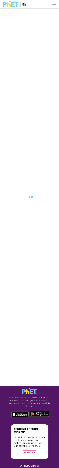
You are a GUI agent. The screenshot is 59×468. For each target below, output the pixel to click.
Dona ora (29, 452)
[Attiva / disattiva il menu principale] (54, 4)
